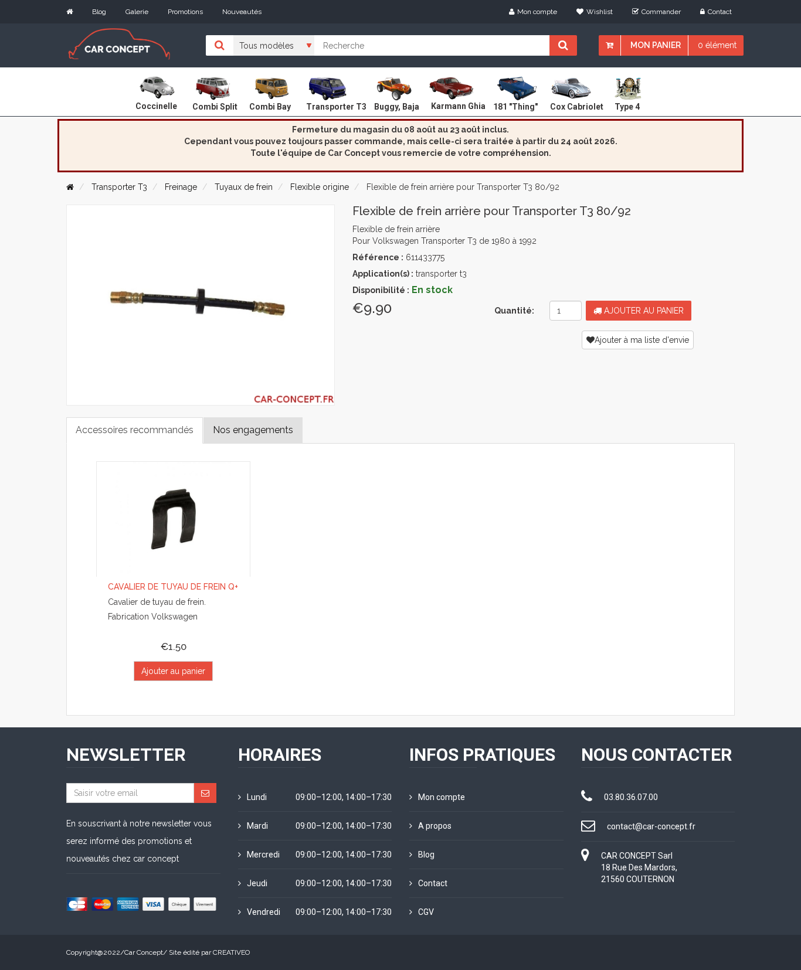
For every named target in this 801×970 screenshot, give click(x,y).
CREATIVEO (231, 952)
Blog (99, 12)
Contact (720, 12)
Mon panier (655, 45)
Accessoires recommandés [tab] (135, 429)
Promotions (185, 12)
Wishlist (599, 12)
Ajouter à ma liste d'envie (642, 340)
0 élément (717, 45)
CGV (426, 912)
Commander (661, 12)
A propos (435, 826)
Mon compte (537, 12)
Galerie (136, 12)
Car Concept (143, 952)
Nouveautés (242, 12)
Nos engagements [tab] (253, 429)
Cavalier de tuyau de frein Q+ (173, 586)
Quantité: (514, 310)
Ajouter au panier (643, 310)
